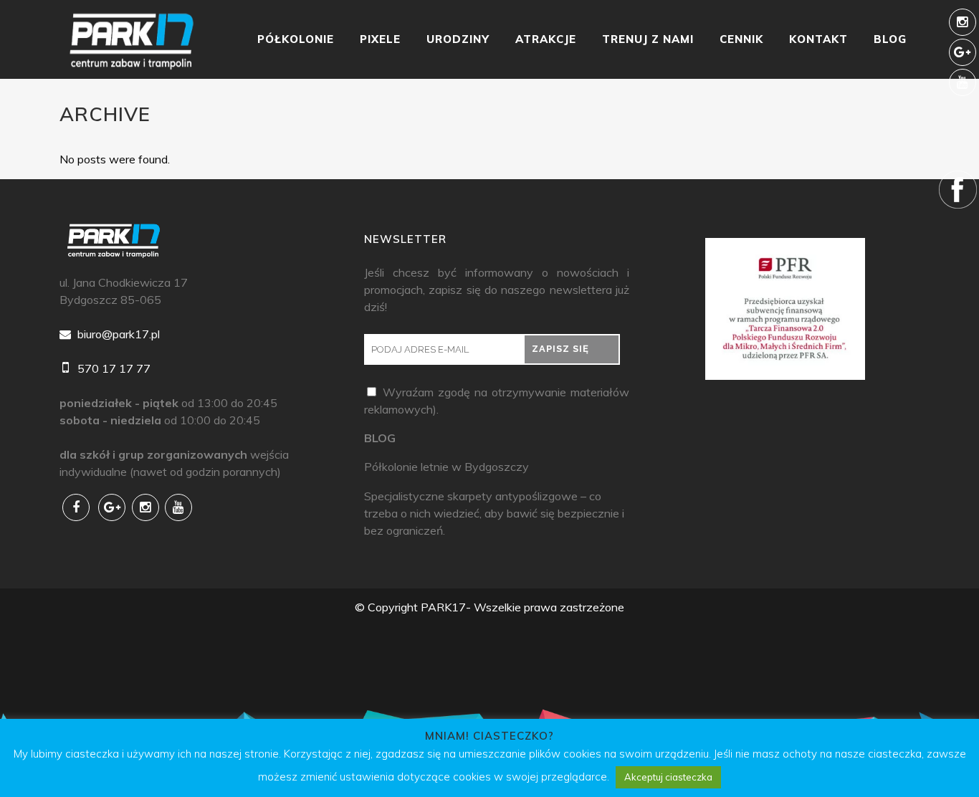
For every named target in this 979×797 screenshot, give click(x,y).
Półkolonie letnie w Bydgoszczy (446, 466)
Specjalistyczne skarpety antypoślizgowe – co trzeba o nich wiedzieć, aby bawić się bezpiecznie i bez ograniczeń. (494, 513)
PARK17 (443, 607)
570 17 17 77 (113, 368)
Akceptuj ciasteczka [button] (668, 777)
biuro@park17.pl (117, 334)
